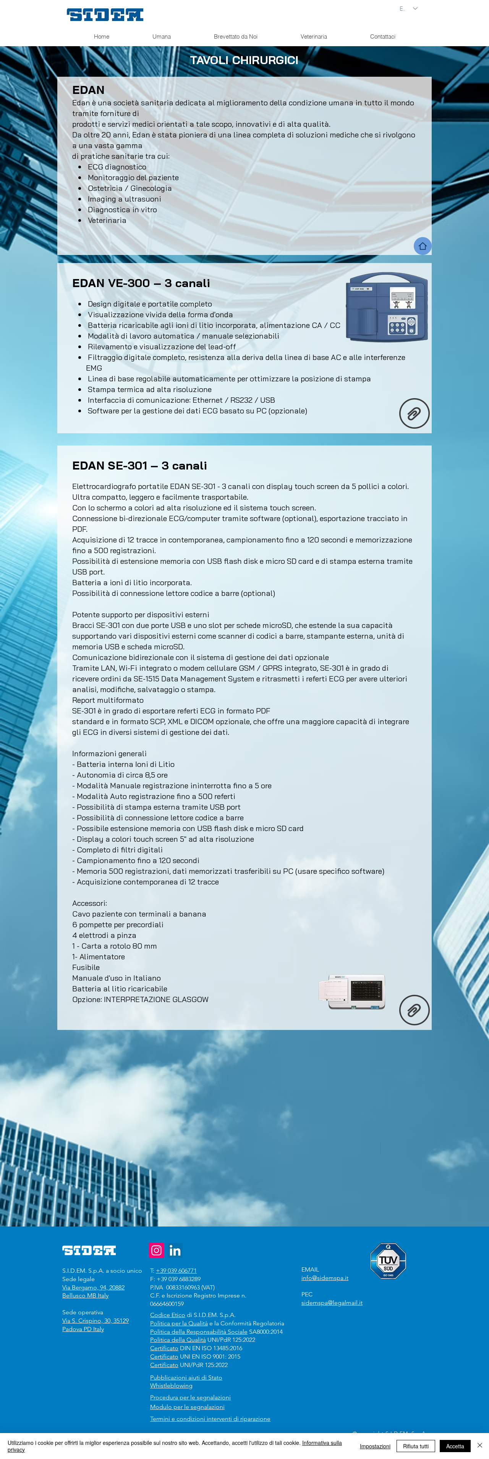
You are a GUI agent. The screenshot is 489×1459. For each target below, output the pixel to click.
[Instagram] (156, 1250)
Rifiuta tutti (416, 1446)
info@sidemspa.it (324, 1277)
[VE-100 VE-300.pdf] (414, 414)
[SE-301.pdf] (414, 1011)
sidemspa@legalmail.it (332, 1302)
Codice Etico (167, 1315)
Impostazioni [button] (375, 1446)
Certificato (164, 1348)
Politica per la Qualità (179, 1323)
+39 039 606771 (176, 1270)
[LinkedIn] (175, 1250)
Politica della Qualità (178, 1339)
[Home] (423, 246)
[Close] (479, 1446)
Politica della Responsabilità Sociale (199, 1331)
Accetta (455, 1446)
